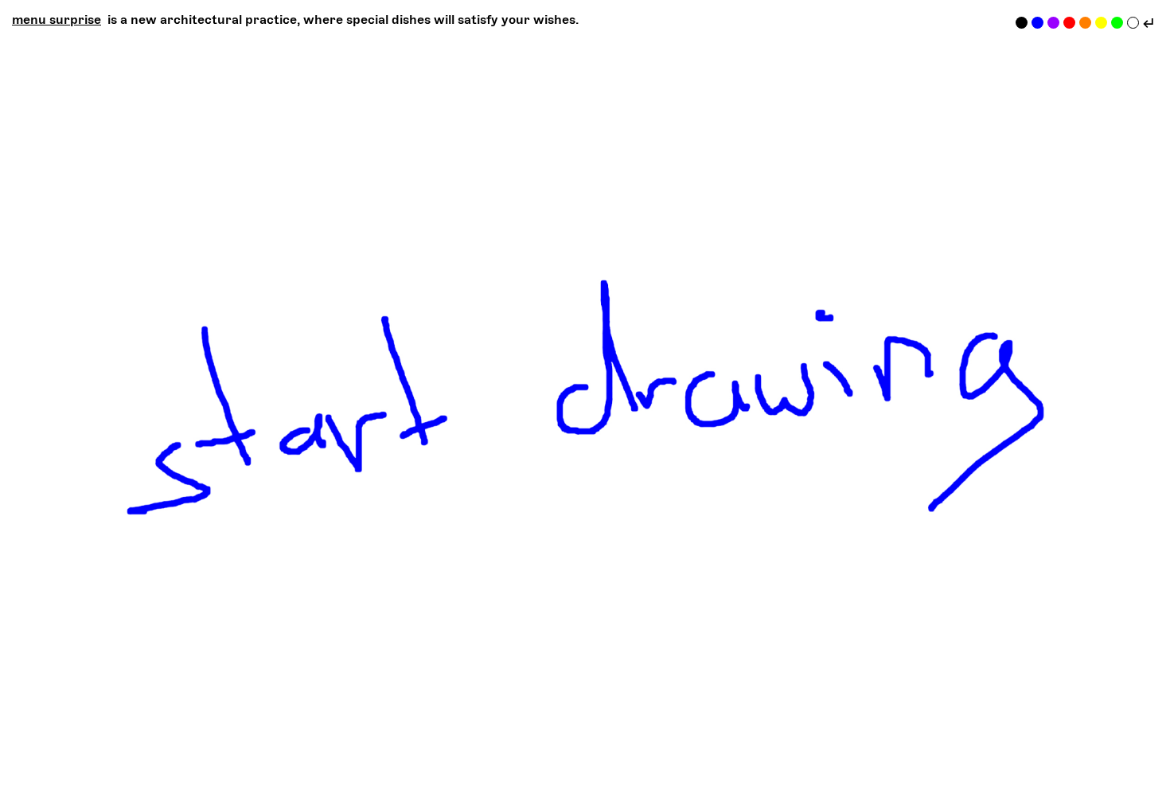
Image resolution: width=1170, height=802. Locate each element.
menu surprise (56, 20)
